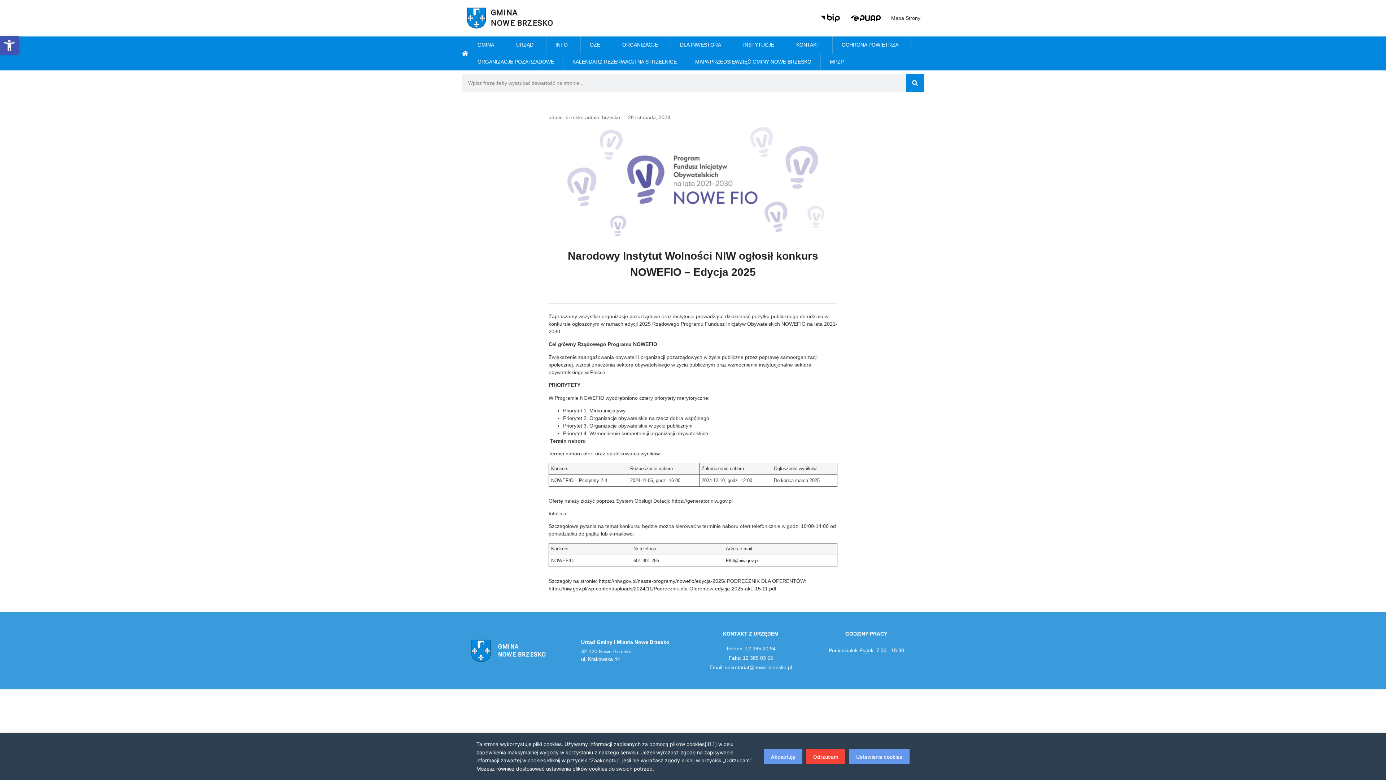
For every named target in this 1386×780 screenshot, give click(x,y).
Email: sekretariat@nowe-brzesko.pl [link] (751, 667)
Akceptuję (783, 757)
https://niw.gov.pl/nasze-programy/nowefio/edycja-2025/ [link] (662, 581)
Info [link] (561, 45)
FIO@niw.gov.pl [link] (742, 560)
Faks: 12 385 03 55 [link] (751, 658)
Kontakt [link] (808, 45)
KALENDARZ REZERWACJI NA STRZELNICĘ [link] (624, 62)
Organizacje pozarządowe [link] (516, 62)
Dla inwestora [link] (700, 45)
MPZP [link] (837, 62)
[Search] (915, 83)
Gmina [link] (486, 45)
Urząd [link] (524, 45)
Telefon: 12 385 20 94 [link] (751, 648)
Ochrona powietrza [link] (870, 45)
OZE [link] (595, 45)
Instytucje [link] (758, 45)
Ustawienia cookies (879, 757)
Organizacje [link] (640, 45)
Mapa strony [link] (905, 18)
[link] (9, 45)
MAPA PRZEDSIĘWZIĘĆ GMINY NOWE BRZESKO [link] (753, 62)
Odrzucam (825, 757)
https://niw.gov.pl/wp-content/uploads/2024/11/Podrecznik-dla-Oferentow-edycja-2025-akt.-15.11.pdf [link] (662, 589)
